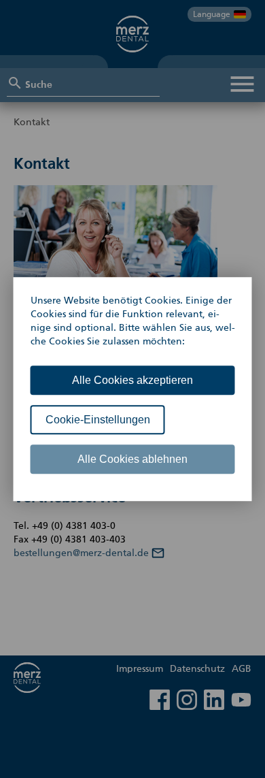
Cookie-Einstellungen (98, 419)
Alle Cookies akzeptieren (132, 380)
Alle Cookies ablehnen (132, 459)
